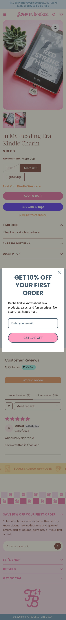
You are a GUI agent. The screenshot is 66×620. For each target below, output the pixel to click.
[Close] (59, 272)
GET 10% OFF (33, 337)
